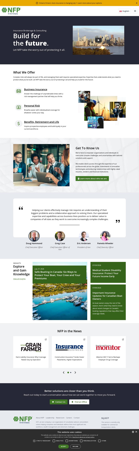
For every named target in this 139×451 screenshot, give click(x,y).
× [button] (136, 432)
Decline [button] (75, 446)
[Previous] (64, 372)
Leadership (50, 418)
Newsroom (60, 418)
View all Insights (19, 279)
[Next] (75, 372)
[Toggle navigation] (135, 11)
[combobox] (133, 432)
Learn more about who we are (93, 178)
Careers (69, 418)
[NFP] (11, 11)
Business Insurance (35, 89)
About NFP (40, 418)
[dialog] (69, 440)
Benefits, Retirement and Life (41, 122)
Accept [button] (63, 446)
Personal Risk (32, 105)
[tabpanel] (69, 215)
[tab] (34, 240)
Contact (77, 418)
